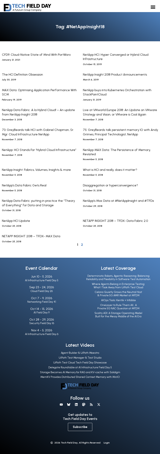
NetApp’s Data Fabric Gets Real (24, 185)
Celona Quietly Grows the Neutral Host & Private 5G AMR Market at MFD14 (118, 293)
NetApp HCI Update (16, 221)
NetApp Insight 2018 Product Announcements (115, 74)
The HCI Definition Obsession (22, 74)
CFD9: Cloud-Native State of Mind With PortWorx (36, 54)
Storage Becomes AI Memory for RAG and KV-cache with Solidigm (80, 372)
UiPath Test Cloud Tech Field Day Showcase (80, 362)
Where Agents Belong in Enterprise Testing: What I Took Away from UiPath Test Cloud (118, 285)
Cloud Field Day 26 (41, 291)
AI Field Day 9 (42, 312)
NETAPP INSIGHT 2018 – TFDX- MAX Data (31, 236)
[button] (153, 7)
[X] (99, 404)
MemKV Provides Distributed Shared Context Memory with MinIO (80, 377)
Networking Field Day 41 (41, 301)
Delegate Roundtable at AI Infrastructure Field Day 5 (80, 367)
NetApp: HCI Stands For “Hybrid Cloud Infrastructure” (39, 150)
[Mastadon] (84, 404)
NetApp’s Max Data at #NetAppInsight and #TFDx (118, 201)
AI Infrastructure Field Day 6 (41, 334)
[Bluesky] (69, 404)
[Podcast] (91, 404)
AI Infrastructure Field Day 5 (41, 280)
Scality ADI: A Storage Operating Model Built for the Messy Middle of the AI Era (118, 314)
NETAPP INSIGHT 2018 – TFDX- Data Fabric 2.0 (115, 221)
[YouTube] (61, 404)
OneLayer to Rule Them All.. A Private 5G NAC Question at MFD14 (118, 306)
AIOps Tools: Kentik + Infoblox (118, 300)
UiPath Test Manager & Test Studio (80, 357)
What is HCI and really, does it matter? (110, 170)
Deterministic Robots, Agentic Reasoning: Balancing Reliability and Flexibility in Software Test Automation (118, 277)
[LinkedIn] (76, 404)
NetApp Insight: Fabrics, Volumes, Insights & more (36, 170)
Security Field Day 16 (41, 323)
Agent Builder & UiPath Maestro (80, 352)
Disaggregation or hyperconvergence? (110, 185)
